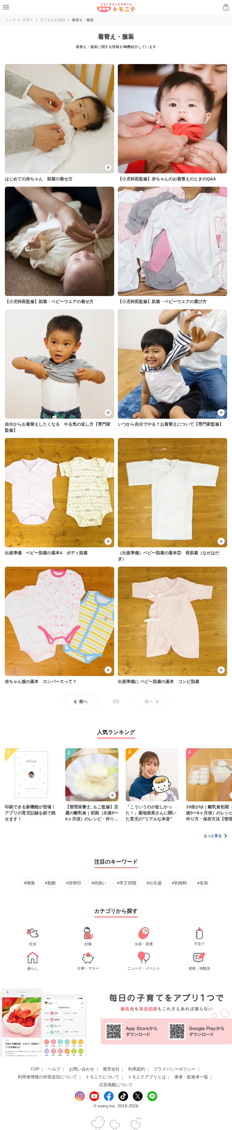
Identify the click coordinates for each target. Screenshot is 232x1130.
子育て (27, 20)
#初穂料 (179, 882)
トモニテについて (102, 1076)
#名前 (202, 882)
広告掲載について (116, 1084)
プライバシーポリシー (174, 1069)
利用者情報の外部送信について (47, 1076)
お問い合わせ (81, 1069)
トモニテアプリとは (147, 1076)
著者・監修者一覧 (191, 1076)
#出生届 (154, 882)
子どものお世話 (52, 20)
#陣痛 (29, 882)
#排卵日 (73, 882)
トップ (10, 20)
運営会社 (111, 1069)
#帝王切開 (126, 882)
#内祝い (99, 882)
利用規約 (136, 1069)
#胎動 (50, 882)
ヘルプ (54, 1069)
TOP (35, 1069)
